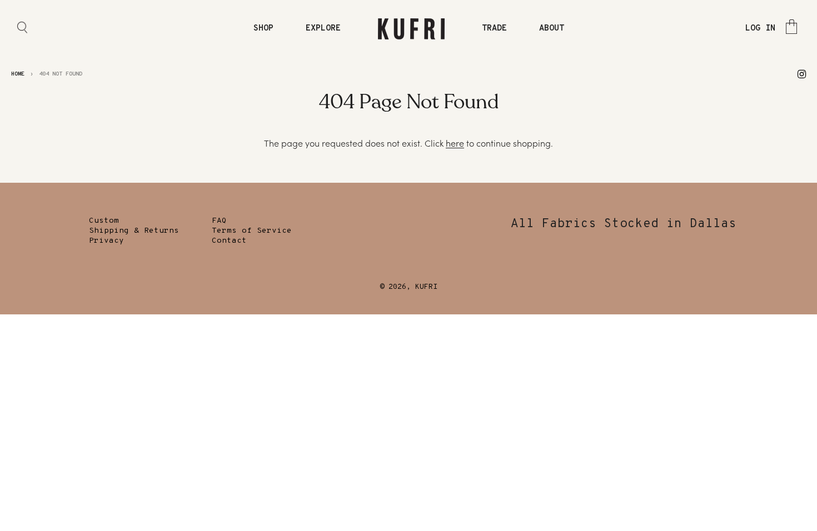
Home (17, 74)
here (455, 143)
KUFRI (426, 287)
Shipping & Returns (134, 231)
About (551, 28)
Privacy (106, 241)
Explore (323, 28)
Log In (760, 28)
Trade (494, 28)
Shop (263, 28)
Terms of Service (252, 231)
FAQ (219, 221)
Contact (229, 241)
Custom (104, 221)
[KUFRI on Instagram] (802, 73)
